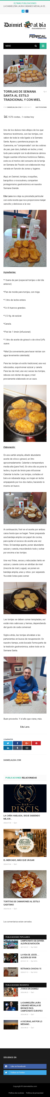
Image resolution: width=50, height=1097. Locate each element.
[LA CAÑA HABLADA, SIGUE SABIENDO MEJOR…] (25, 798)
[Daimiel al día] (25, 24)
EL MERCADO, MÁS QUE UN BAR (18, 860)
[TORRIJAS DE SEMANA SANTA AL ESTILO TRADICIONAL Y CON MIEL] (25, 71)
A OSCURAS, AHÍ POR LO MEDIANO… (31, 1022)
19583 (35, 947)
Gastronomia (41, 107)
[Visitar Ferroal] (38, 38)
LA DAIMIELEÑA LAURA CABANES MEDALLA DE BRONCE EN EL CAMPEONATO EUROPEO (25, 6)
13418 (35, 972)
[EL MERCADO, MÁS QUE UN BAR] (25, 843)
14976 (35, 961)
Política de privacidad (34, 1093)
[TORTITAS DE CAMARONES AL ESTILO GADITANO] (25, 884)
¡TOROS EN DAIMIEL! (30, 989)
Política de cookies (16, 1093)
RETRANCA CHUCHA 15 (31, 969)
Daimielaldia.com (14, 107)
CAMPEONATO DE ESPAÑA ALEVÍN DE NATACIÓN (32, 942)
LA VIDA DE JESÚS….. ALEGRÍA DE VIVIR (30, 956)
